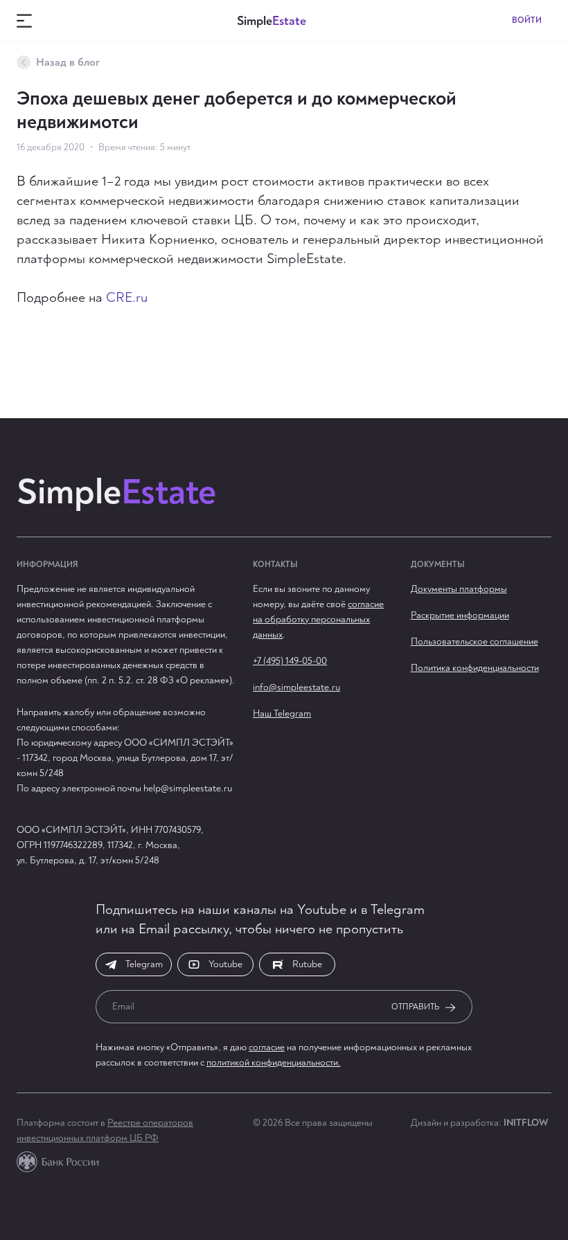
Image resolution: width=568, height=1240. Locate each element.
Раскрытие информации (460, 615)
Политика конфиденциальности (475, 668)
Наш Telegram (282, 713)
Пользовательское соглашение (474, 641)
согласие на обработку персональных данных (318, 619)
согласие (267, 1047)
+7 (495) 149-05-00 (290, 661)
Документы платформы (459, 589)
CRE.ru (127, 297)
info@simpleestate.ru (296, 687)
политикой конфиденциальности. (273, 1062)
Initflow (526, 1123)
